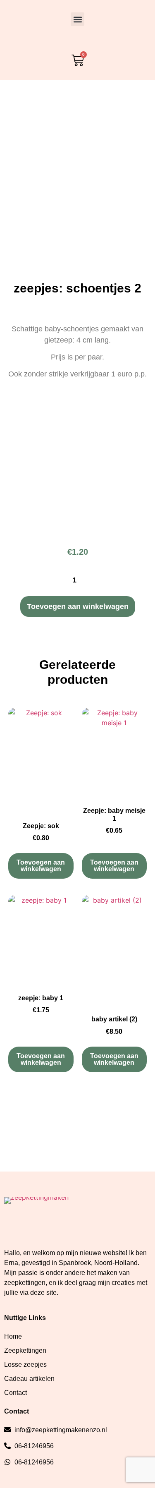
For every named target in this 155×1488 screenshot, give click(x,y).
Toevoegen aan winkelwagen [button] (41, 865)
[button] (77, 19)
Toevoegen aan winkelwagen (78, 606)
